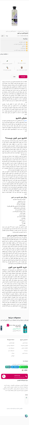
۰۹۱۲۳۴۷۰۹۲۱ (17, 376)
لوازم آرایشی (11, 343)
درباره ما (26, 350)
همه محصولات (20, 31)
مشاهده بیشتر (3, 54)
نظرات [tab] (14, 76)
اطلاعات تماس (25, 348)
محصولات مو (11, 348)
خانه (26, 31)
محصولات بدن (11, 350)
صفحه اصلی (25, 343)
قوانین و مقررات (24, 345)
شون (2, 35)
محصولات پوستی (10, 345)
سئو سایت (12, 408)
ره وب (8, 408)
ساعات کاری (25, 353)
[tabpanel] (14, 195)
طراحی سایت (19, 408)
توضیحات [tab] (23, 76)
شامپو (25, 120)
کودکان (12, 356)
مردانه (13, 353)
